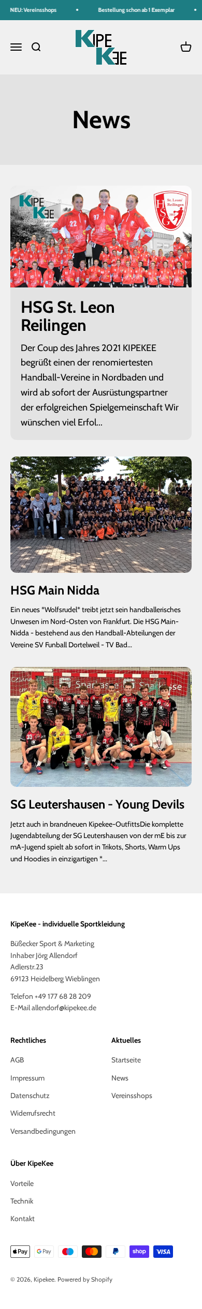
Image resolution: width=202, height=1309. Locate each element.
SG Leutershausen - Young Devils (97, 804)
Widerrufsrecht (32, 1113)
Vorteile (22, 1183)
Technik (21, 1201)
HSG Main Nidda (54, 590)
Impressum (27, 1078)
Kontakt (22, 1218)
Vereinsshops (131, 1095)
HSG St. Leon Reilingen (68, 316)
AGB (17, 1059)
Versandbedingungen (43, 1131)
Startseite (126, 1059)
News (119, 1078)
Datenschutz (30, 1095)
